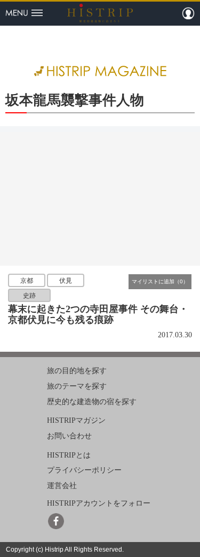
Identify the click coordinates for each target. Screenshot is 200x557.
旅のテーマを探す (77, 386)
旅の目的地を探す (77, 371)
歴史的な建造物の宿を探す (92, 401)
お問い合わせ (69, 436)
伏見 (65, 280)
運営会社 (62, 486)
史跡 (29, 295)
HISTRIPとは (69, 455)
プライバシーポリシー (84, 470)
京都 (26, 280)
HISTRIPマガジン (76, 420)
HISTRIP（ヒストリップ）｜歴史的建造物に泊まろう (100, 13)
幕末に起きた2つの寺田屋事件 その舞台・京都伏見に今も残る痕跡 (98, 314)
